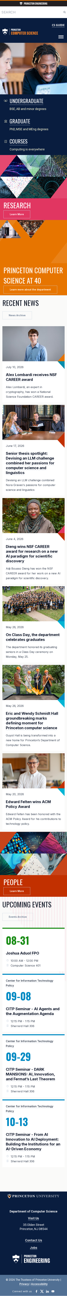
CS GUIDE (58, 25)
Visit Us (33, 1218)
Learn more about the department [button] (30, 289)
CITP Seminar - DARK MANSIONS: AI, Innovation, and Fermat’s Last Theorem (30, 1074)
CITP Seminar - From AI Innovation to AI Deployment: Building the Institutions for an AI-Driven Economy (33, 1141)
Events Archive (18, 916)
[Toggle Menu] (61, 37)
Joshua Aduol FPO (22, 953)
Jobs (33, 1247)
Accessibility (39, 1284)
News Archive (17, 315)
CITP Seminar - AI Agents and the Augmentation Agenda (33, 1011)
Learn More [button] (17, 214)
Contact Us (33, 1240)
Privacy (24, 1284)
